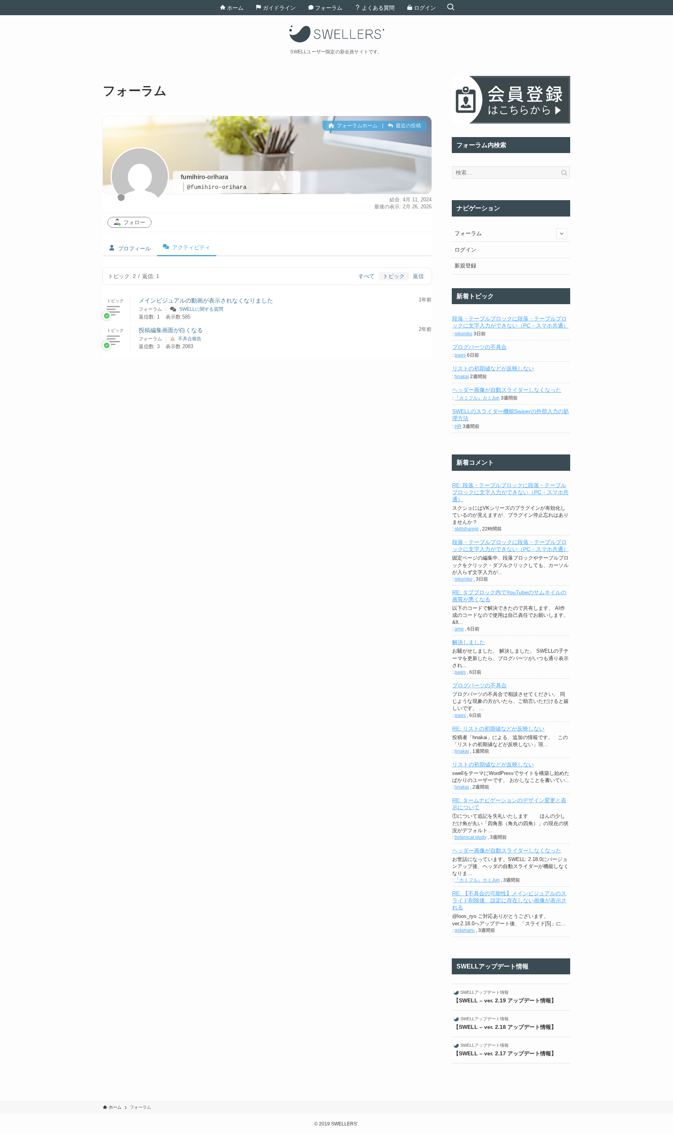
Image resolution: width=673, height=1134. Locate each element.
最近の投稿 (407, 126)
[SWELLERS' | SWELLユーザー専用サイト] (336, 34)
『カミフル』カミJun (477, 398)
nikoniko (463, 333)
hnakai (462, 376)
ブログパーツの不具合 (479, 347)
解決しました (468, 642)
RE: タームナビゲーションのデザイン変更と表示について (509, 803)
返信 (418, 276)
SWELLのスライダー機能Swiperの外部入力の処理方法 (510, 414)
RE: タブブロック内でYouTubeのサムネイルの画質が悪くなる (509, 595)
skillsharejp (467, 529)
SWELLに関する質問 (201, 309)
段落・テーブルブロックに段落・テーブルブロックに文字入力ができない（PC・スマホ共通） (510, 322)
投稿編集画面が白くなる (171, 330)
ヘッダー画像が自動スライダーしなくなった (506, 390)
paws (460, 355)
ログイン (465, 250)
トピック (394, 276)
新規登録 (465, 265)
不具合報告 (189, 339)
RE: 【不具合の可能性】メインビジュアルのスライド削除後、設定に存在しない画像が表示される (509, 900)
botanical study (470, 837)
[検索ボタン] (450, 7)
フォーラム (468, 233)
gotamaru (465, 930)
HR (458, 426)
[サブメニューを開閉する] (561, 233)
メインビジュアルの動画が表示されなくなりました (206, 300)
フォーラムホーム (356, 126)
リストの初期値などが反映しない (493, 368)
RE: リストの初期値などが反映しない (498, 728)
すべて (366, 276)
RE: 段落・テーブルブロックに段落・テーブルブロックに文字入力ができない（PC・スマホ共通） (510, 492)
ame (459, 629)
